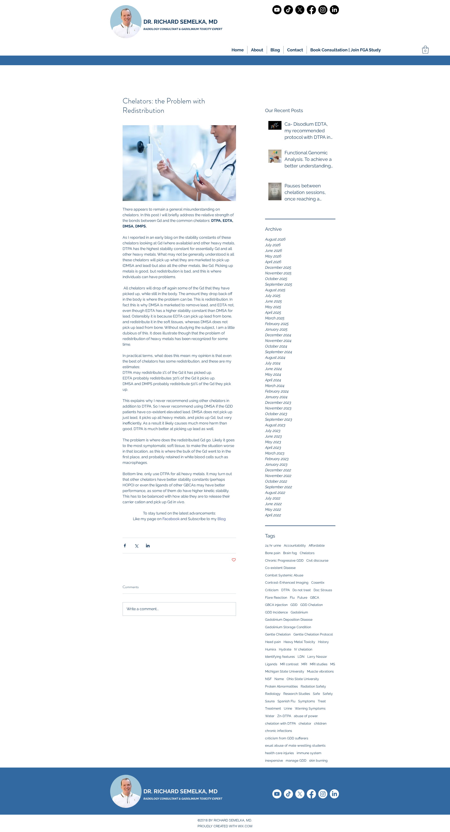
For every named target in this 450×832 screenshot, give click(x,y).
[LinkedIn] (334, 9)
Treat (322, 701)
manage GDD (296, 760)
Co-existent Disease (280, 568)
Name (279, 679)
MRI (304, 664)
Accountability (295, 545)
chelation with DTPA (280, 723)
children (320, 723)
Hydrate (285, 649)
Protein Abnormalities (281, 686)
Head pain (273, 642)
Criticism (271, 590)
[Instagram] (322, 9)
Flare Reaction (276, 597)
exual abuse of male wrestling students (295, 745)
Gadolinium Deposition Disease (288, 619)
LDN (301, 656)
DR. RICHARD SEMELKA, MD (180, 21)
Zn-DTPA (284, 716)
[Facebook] (311, 9)
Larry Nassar (317, 656)
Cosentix (317, 582)
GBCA (314, 597)
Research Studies (296, 694)
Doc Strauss (323, 590)
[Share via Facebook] (125, 545)
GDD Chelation (311, 605)
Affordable (317, 545)
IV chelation (303, 649)
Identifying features (280, 656)
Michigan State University (284, 671)
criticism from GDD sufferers (286, 738)
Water (269, 716)
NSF (268, 679)
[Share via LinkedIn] (148, 545)
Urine (288, 708)
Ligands (271, 664)
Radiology (273, 694)
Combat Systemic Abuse (284, 575)
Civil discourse (317, 560)
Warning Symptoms (310, 708)
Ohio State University (303, 679)
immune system (309, 753)
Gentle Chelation (278, 634)
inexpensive (274, 760)
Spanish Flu (286, 701)
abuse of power (306, 716)
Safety (328, 694)
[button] (257, 50)
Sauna (270, 701)
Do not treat (301, 590)
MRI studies (318, 664)
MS (332, 664)
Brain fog (290, 553)
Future (302, 597)
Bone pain (272, 553)
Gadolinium (299, 612)
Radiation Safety (313, 686)
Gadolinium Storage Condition (288, 627)
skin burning (318, 760)
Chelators (307, 553)
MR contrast (289, 664)
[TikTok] (288, 9)
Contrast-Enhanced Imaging (286, 582)
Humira (270, 649)
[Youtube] (276, 9)
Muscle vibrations (320, 671)
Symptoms (306, 701)
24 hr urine (273, 545)
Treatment (273, 708)
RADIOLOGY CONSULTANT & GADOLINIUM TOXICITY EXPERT (182, 798)
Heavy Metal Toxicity (299, 642)
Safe (316, 694)
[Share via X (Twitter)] (136, 545)
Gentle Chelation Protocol (313, 634)
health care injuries (279, 753)
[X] (299, 9)
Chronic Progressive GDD (284, 560)
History (323, 642)
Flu (292, 597)
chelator (305, 723)
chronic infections (278, 731)
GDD (293, 605)
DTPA (285, 590)
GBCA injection (276, 605)
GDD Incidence (276, 612)
